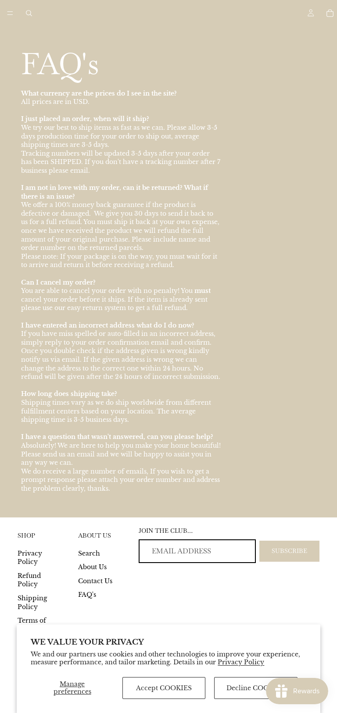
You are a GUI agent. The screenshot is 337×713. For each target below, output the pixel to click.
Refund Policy (29, 580)
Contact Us (95, 581)
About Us (92, 567)
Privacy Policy (241, 662)
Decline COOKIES (255, 688)
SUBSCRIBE (289, 551)
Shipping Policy (32, 602)
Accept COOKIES (164, 688)
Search (89, 553)
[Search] (29, 13)
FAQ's (87, 595)
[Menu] (10, 13)
